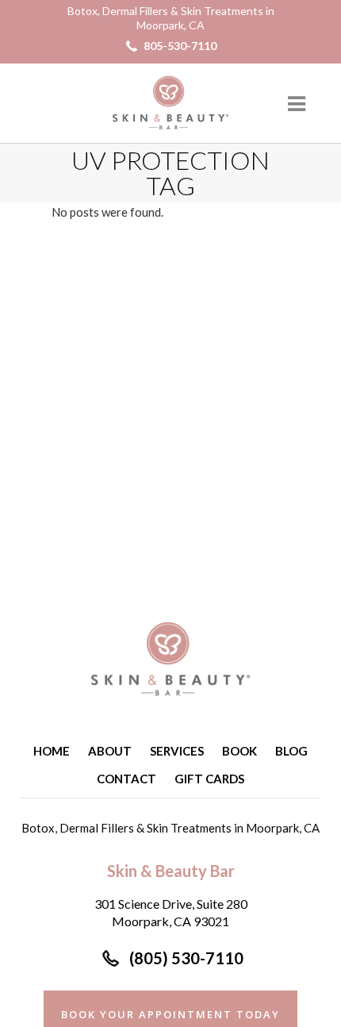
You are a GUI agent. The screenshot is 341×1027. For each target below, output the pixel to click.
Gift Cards (209, 778)
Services (177, 751)
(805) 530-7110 (186, 957)
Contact (126, 778)
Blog (291, 751)
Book (239, 751)
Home (51, 751)
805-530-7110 (180, 45)
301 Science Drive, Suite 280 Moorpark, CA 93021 (170, 912)
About (110, 751)
